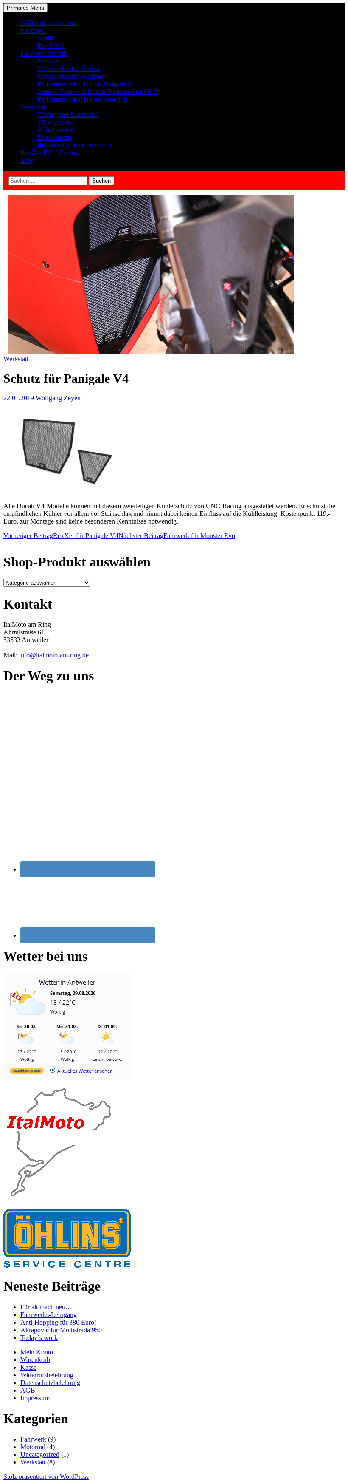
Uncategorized (39, 1454)
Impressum (35, 1398)
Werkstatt (32, 106)
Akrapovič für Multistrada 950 (61, 1330)
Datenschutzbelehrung (50, 1382)
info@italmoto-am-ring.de (54, 655)
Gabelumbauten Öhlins (68, 68)
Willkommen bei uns (48, 22)
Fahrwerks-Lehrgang (48, 1314)
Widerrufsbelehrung (46, 1375)
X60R (45, 38)
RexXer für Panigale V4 (60, 535)
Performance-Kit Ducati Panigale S (84, 84)
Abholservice (55, 129)
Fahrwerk (33, 1439)
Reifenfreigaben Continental (75, 145)
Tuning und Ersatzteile (67, 114)
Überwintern (54, 137)
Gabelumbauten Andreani (71, 76)
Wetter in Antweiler (67, 982)
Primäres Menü (25, 8)
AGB (27, 1390)
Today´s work (39, 1337)
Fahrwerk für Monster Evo (176, 535)
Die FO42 (51, 45)
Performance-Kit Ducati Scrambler (83, 99)
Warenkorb (35, 1359)
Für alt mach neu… (46, 1307)
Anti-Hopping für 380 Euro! (58, 1322)
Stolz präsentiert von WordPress (46, 1476)
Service (47, 61)
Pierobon (32, 30)
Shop (27, 160)
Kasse (28, 1367)
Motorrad (32, 1446)
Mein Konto (36, 1352)
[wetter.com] (27, 1072)
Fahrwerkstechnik (44, 53)
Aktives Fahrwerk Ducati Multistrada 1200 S (97, 91)
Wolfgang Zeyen (58, 398)
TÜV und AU (56, 122)
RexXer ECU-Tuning (49, 152)
